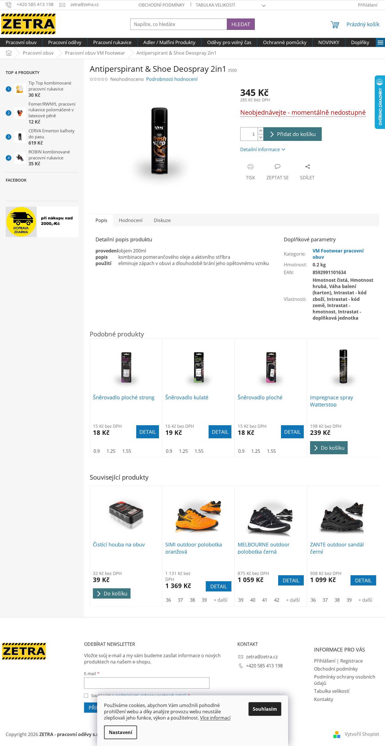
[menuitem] (21, 42)
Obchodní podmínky (161, 5)
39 (204, 600)
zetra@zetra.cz (262, 656)
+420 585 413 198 (264, 666)
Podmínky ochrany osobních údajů (344, 680)
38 (192, 600)
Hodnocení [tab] (130, 220)
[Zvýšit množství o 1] (260, 131)
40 (252, 600)
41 (264, 600)
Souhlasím (265, 709)
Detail (218, 586)
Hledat (240, 24)
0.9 (96, 451)
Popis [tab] (101, 220)
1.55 (126, 451)
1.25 (111, 451)
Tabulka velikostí (215, 5)
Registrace (351, 661)
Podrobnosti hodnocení (171, 79)
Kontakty (323, 699)
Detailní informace (260, 149)
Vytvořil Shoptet (362, 734)
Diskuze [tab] (162, 220)
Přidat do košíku (296, 134)
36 (168, 600)
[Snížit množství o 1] (260, 137)
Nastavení (120, 732)
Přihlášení (324, 661)
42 (276, 600)
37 (180, 600)
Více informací (215, 718)
